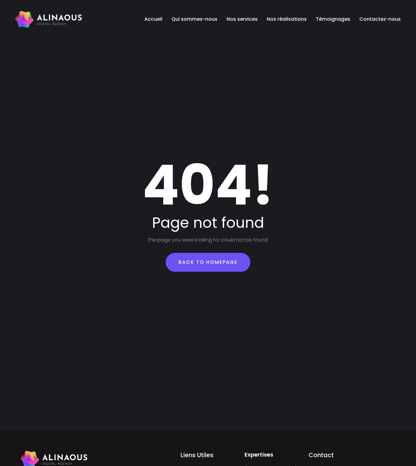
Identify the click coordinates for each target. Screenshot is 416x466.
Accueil (153, 19)
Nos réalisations (287, 19)
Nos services (242, 19)
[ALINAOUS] (48, 19)
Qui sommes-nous (194, 19)
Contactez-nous (380, 19)
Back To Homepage (208, 262)
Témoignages (333, 19)
